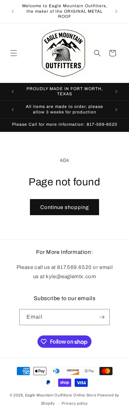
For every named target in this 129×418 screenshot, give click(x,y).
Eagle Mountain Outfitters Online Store (61, 395)
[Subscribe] (101, 317)
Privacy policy (75, 403)
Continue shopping (64, 207)
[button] (13, 53)
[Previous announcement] (12, 11)
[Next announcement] (116, 11)
